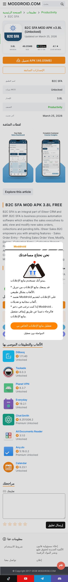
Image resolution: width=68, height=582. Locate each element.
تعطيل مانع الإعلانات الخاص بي (34, 325)
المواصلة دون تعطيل (34, 333)
